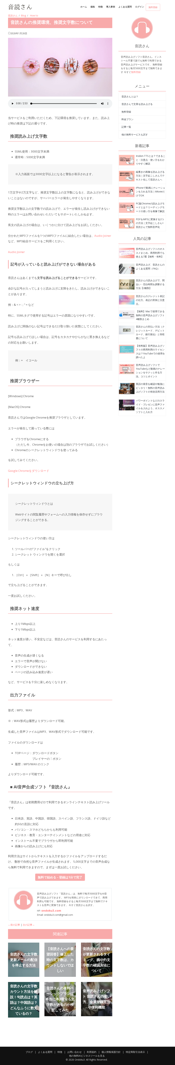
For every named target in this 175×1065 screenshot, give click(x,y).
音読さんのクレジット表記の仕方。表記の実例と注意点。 (150, 299)
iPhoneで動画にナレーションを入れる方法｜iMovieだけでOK (150, 191)
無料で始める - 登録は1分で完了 (60, 877)
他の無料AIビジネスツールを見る (87, 1055)
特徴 (100, 6)
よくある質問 (125, 6)
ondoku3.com (51, 910)
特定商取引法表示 (135, 1052)
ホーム (83, 6)
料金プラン (127, 119)
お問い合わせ (74, 1052)
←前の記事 (14, 924)
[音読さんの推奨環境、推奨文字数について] (126, 160)
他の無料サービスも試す (135, 134)
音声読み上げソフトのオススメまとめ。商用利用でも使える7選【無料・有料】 (150, 252)
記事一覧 (126, 126)
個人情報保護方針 (111, 1052)
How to (34, 15)
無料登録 (153, 7)
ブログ (29, 1052)
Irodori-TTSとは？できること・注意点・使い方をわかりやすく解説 (150, 159)
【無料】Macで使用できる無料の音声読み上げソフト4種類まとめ (150, 315)
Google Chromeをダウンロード (28, 471)
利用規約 (91, 1052)
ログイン (139, 6)
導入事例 (110, 6)
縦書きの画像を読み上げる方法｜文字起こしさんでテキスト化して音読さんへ (150, 175)
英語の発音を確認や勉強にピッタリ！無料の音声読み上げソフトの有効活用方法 (150, 387)
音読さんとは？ (130, 96)
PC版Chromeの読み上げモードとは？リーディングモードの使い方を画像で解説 (150, 207)
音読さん (13, 15)
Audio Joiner (102, 236)
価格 (92, 6)
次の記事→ (29, 924)
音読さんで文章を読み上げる (137, 104)
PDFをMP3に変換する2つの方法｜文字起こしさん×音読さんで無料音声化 (150, 223)
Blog (23, 15)
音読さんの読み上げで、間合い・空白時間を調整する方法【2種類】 (150, 284)
